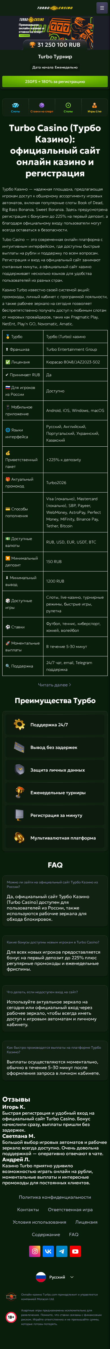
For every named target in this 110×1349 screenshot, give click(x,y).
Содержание (46, 1234)
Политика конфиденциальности (55, 1197)
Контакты (28, 1209)
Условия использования (39, 1222)
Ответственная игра (70, 1209)
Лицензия (86, 1222)
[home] (55, 8)
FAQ (73, 1234)
